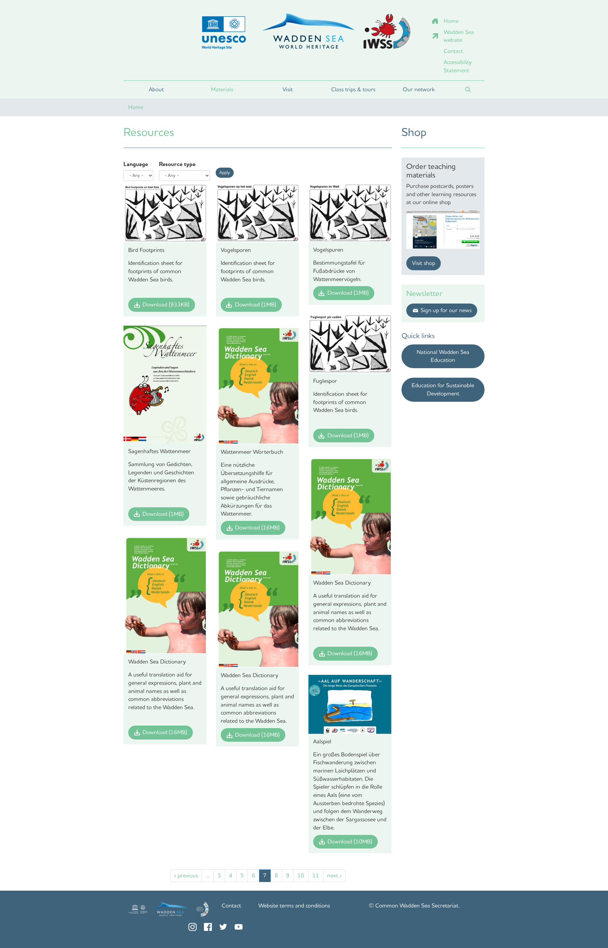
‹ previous (186, 875)
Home (451, 20)
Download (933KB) (165, 304)
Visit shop (423, 262)
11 (315, 875)
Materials (222, 89)
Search (468, 90)
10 (300, 875)
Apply (224, 172)
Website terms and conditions (294, 905)
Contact (453, 51)
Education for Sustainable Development (443, 389)
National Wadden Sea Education (443, 356)
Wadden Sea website (459, 36)
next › (334, 875)
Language (136, 164)
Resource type (177, 164)
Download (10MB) (349, 841)
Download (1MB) (255, 304)
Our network (419, 89)
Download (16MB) (257, 527)
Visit (287, 89)
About (156, 89)
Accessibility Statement (458, 66)
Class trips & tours (353, 89)
